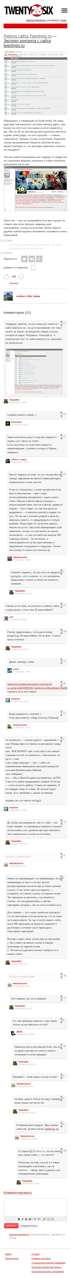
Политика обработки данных (46, 1267)
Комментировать (18, 1193)
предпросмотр (29, 1225)
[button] (19, 1219)
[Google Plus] (39, 259)
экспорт (28, 244)
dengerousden (20, 725)
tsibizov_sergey (18, 459)
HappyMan (14, 400)
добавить (11, 1225)
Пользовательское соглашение (47, 1271)
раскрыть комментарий (18, 856)
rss (53, 244)
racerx (16, 669)
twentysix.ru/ (52, 1129)
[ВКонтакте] (32, 259)
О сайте (35, 1254)
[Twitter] (24, 259)
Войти (8, 1254)
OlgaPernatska (20, 557)
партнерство (42, 244)
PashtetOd (16, 422)
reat (11, 617)
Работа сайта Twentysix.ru (28, 36)
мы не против (30, 248)
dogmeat (15, 699)
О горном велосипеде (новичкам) (48, 1263)
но (41, 248)
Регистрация (12, 1258)
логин (63, 20)
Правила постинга (40, 1258)
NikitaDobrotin (16, 863)
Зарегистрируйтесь (36, 20)
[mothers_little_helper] (8, 299)
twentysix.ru (16, 244)
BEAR (19, 1032)
